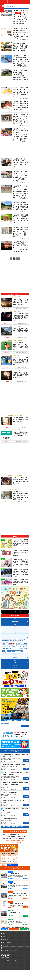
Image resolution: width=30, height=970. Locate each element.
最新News (8, 12)
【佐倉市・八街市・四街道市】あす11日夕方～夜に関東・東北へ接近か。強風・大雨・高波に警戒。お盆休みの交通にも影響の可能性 (20, 573)
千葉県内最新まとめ (6, 640)
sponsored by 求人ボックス (15, 751)
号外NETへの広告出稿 (6, 942)
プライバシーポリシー (6, 947)
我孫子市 (4, 643)
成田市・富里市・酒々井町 (7, 648)
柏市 (10, 643)
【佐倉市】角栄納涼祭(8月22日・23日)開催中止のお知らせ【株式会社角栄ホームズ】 (21, 433)
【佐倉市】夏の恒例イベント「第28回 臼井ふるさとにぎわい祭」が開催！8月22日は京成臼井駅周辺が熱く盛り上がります (21, 317)
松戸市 (3, 646)
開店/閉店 (18, 12)
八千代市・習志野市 (21, 646)
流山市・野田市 (21, 640)
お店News (24, 12)
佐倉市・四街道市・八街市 (21, 648)
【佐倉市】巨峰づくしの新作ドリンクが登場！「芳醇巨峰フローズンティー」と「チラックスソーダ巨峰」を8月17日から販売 (20, 563)
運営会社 (4, 936)
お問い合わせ (5, 945)
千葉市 (14, 640)
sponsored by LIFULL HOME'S (15, 868)
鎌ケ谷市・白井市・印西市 (21, 643)
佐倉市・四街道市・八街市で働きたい (15, 750)
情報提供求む (5, 939)
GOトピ (2, 12)
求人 (13, 12)
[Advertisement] (15, 150)
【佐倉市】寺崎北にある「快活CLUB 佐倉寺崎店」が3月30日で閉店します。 (20, 419)
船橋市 (13, 646)
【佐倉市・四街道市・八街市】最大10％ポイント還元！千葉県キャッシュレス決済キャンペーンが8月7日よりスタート (20, 346)
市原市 (3, 651)
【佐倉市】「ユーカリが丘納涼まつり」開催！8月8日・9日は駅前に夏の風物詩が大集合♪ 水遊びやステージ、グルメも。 (20, 361)
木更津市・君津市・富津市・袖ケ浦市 (15, 651)
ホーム (3, 933)
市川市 (8, 646)
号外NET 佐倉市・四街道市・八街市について (11, 950)
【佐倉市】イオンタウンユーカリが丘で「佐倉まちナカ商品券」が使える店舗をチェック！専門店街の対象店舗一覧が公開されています (20, 495)
